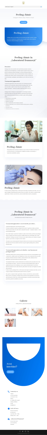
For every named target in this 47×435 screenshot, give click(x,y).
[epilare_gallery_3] (36, 315)
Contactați (23, 22)
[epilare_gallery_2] (23, 315)
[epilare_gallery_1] (10, 315)
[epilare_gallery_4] (10, 326)
